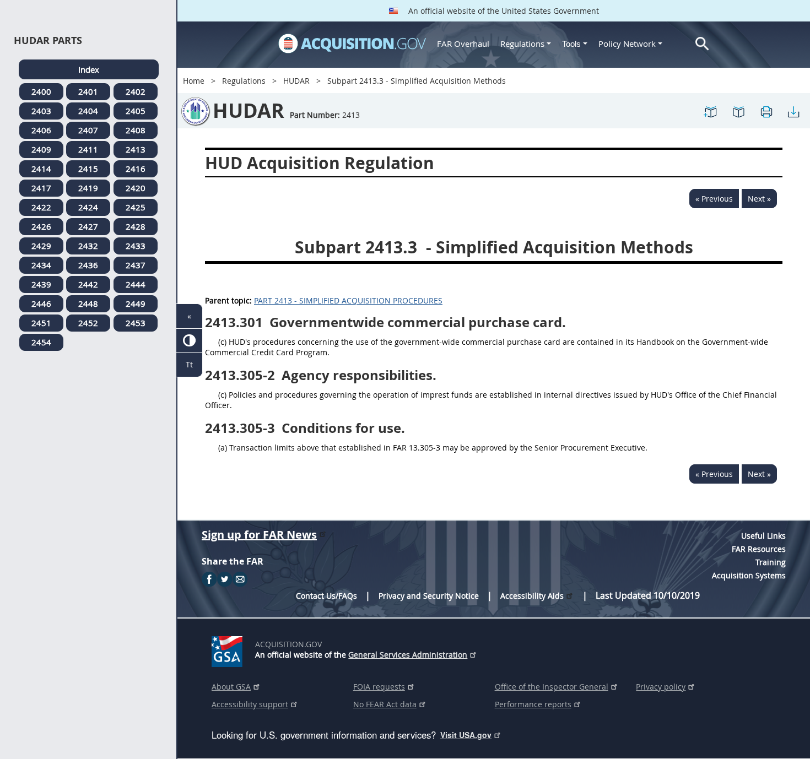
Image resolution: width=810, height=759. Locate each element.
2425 (135, 207)
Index (88, 69)
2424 (88, 207)
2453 (135, 322)
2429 (41, 245)
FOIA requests (379, 686)
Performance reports (533, 704)
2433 (135, 245)
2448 (88, 303)
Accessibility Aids (532, 595)
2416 (135, 168)
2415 (88, 168)
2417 (41, 187)
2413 (135, 149)
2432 (88, 245)
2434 (41, 264)
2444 (135, 284)
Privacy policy (660, 686)
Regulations (522, 43)
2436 (88, 264)
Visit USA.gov (466, 735)
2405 (135, 110)
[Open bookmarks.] (738, 111)
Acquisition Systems (749, 575)
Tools (572, 43)
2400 (41, 91)
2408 (135, 129)
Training (770, 562)
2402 (135, 91)
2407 (88, 129)
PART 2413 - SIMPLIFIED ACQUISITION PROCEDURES (348, 300)
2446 (41, 303)
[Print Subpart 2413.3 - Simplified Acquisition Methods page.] (766, 111)
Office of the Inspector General (551, 686)
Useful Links (763, 535)
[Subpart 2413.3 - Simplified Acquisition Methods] (711, 111)
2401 (88, 91)
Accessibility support (250, 704)
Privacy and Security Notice (429, 595)
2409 (41, 149)
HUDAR (296, 80)
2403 (41, 110)
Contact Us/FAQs (326, 595)
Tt (189, 364)
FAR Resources (759, 549)
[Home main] (352, 43)
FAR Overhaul (463, 43)
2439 (41, 284)
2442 (88, 284)
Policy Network (627, 43)
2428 (135, 226)
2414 (41, 168)
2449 (135, 303)
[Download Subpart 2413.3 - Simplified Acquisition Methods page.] (793, 111)
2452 (88, 322)
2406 (41, 129)
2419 (88, 187)
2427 (88, 226)
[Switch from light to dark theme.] (189, 341)
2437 (135, 264)
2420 (135, 187)
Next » (759, 198)
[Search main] (702, 44)
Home (193, 80)
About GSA (231, 686)
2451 (41, 322)
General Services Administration (407, 654)
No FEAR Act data (385, 704)
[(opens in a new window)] (229, 649)
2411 (88, 149)
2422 (41, 207)
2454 (41, 342)
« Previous (714, 198)
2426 (41, 226)
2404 (88, 110)
